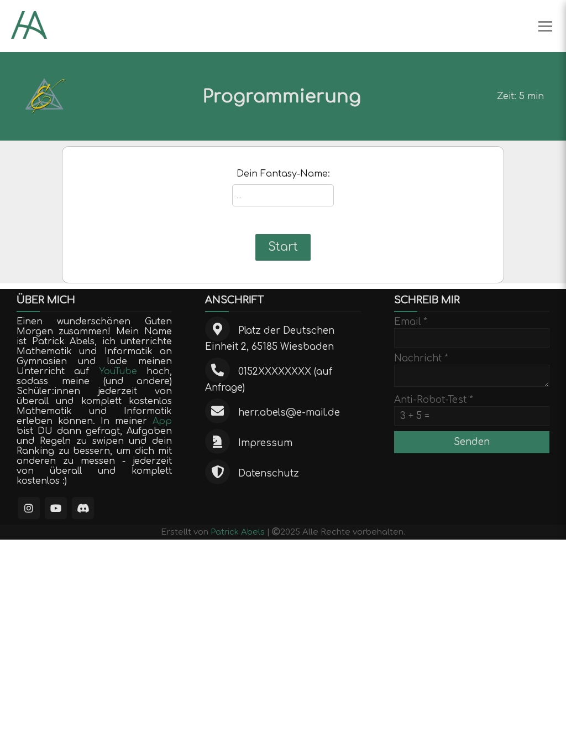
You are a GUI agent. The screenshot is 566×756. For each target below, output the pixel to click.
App (162, 421)
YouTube (118, 371)
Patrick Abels (238, 532)
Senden (472, 442)
